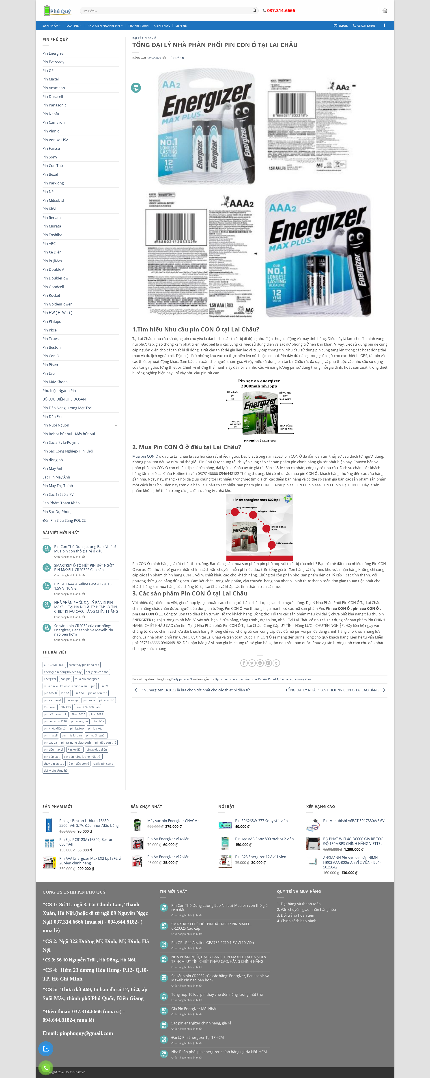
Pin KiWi (49, 208)
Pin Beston (52, 347)
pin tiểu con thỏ (105, 742)
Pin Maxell (51, 79)
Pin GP (48, 70)
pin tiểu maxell (53, 749)
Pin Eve (49, 373)
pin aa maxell (52, 700)
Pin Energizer (54, 53)
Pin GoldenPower (57, 304)
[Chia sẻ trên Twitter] (252, 663)
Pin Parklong (53, 183)
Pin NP (48, 191)
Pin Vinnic (51, 131)
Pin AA (65, 693)
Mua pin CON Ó (145, 456)
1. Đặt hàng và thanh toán (299, 903)
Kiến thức (162, 26)
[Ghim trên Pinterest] (260, 663)
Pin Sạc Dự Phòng (58, 511)
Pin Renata (52, 217)
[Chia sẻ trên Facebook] (244, 663)
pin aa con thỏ (97, 693)
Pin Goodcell (53, 286)
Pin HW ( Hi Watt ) (57, 312)
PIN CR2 (65, 707)
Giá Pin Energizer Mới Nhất (194, 1009)
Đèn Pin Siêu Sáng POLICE (64, 520)
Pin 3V (104, 686)
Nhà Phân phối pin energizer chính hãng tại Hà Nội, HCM (219, 1052)
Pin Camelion (54, 122)
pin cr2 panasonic (55, 714)
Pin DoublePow (55, 278)
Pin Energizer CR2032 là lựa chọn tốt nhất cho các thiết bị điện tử (195, 690)
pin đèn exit (52, 757)
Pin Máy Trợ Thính (58, 485)
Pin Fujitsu (51, 148)
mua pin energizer (87, 679)
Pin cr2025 (78, 714)
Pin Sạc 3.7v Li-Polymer (62, 442)
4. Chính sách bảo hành (296, 920)
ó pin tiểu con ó (79, 764)
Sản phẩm (50, 26)
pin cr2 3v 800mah (87, 707)
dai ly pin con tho (97, 672)
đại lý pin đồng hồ (56, 770)
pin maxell (51, 735)
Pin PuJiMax (52, 260)
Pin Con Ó (51, 355)
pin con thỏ (106, 700)
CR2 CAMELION (54, 665)
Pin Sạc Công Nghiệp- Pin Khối (68, 451)
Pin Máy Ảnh (53, 468)
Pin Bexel (50, 174)
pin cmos (89, 700)
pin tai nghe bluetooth (76, 742)
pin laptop (77, 728)
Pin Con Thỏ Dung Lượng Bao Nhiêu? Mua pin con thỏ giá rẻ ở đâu (85, 549)
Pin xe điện (75, 749)
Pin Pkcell (50, 330)
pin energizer (79, 721)
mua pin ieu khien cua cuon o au (65, 686)
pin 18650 (50, 693)
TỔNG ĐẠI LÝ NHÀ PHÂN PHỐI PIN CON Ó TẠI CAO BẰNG (333, 690)
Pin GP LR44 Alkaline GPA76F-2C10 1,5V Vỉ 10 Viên (83, 586)
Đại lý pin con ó (103, 764)
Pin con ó (50, 707)
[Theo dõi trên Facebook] (384, 26)
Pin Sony (50, 157)
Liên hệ (181, 26)
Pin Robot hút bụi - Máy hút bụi (69, 433)
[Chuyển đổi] (116, 425)
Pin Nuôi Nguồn (56, 425)
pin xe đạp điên (96, 749)
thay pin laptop (54, 764)
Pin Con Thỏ (53, 165)
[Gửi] (254, 11)
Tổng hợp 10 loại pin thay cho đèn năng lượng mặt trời (217, 994)
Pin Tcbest (51, 338)
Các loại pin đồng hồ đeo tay (63, 672)
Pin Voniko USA (55, 139)
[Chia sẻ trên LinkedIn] (268, 663)
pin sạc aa (50, 742)
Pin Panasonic (54, 105)
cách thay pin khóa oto (84, 665)
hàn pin (65, 679)
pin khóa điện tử (55, 728)
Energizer (50, 679)
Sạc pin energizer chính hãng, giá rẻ (201, 1023)
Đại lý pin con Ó (144, 38)
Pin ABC (49, 243)
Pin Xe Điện (52, 252)
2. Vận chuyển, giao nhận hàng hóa (306, 909)
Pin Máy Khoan (55, 381)
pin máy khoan (72, 735)
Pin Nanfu (51, 113)
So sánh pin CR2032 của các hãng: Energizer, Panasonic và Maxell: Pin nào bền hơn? (83, 630)
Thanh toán (138, 26)
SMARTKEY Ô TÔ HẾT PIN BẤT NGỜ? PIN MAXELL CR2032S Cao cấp (84, 567)
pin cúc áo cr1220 (55, 721)
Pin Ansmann (54, 87)
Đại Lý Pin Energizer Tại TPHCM (197, 1037)
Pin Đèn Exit (53, 416)
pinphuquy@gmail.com (86, 1033)
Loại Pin (73, 26)
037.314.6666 (69, 922)
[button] (384, 11)
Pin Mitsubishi (54, 200)
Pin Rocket (51, 295)
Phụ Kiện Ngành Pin (104, 26)
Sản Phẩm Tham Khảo (61, 502)
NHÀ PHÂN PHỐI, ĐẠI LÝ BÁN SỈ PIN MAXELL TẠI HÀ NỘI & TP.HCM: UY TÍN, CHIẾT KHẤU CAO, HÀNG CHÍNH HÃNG (86, 607)
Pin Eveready (53, 61)
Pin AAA (79, 693)
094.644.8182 (122, 922)
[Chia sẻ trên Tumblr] (276, 663)
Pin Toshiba (52, 234)
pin (93, 686)
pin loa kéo (95, 728)
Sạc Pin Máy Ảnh (56, 477)
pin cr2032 (96, 714)
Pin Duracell (53, 96)
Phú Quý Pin (175, 58)
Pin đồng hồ (53, 459)
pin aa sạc (72, 700)
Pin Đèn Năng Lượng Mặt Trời (67, 407)
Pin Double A (53, 269)
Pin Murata (52, 226)
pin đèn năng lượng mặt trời (82, 757)
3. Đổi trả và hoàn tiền (295, 915)
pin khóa (98, 721)
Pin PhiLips (52, 321)
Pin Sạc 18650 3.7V (58, 494)
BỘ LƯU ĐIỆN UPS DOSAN (64, 399)
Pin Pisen (50, 364)
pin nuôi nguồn (96, 735)
